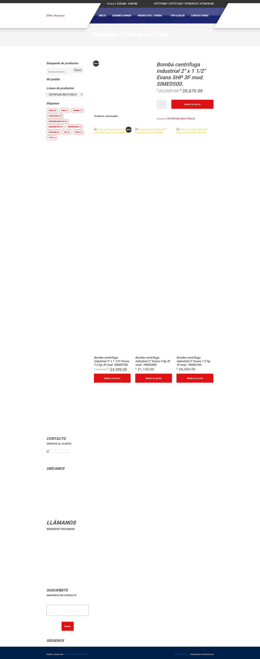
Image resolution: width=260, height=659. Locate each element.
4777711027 (60, 540)
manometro (55, 127)
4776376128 (60, 548)
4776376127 (60, 544)
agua (52, 110)
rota (78, 132)
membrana (74, 127)
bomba (77, 110)
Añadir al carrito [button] (112, 378)
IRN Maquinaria (181, 654)
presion (53, 132)
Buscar (78, 70)
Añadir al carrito (192, 104)
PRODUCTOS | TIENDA (149, 15)
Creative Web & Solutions (76, 654)
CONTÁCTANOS (199, 15)
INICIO (102, 15)
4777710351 (60, 537)
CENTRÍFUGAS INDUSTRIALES (181, 118)
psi (67, 132)
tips (51, 138)
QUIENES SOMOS (121, 15)
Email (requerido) (68, 603)
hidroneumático (57, 121)
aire (64, 110)
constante (55, 116)
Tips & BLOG (177, 15)
